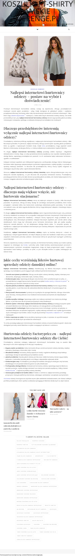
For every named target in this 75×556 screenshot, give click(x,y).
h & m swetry (51, 456)
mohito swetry (50, 505)
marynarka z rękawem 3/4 (54, 312)
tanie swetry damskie (24, 535)
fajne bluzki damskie (24, 456)
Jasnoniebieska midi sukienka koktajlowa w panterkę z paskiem (12, 426)
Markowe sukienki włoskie (26, 494)
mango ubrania (22, 486)
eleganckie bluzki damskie (26, 448)
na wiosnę (20, 509)
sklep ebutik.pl (37, 520)
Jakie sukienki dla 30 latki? (26, 467)
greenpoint (39, 456)
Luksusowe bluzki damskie (39, 482)
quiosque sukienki (23, 513)
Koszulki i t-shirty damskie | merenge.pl (37, 11)
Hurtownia (7, 378)
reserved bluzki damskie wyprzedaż (30, 516)
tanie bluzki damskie (37, 528)
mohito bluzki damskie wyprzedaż (29, 505)
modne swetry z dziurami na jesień (56, 281)
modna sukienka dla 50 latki (27, 501)
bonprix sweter (22, 444)
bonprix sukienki (38, 440)
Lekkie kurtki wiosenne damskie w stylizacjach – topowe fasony (36, 414)
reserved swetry (23, 520)
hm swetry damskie (51, 459)
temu (43, 146)
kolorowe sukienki (48, 475)
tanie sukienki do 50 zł (48, 532)
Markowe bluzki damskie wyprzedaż (44, 486)
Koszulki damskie (37, 89)
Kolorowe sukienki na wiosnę (27, 478)
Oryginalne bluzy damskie (36, 509)
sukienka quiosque (23, 524)
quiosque (53, 509)
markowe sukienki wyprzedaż (27, 490)
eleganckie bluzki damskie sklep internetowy (33, 452)
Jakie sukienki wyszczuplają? (27, 475)
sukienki (37, 524)
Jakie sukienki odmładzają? (26, 471)
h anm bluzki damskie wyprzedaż (28, 459)
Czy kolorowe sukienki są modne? (43, 444)
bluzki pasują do (23, 440)
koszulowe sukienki (49, 478)
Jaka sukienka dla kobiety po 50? (29, 463)
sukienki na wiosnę (50, 524)
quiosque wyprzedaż (40, 513)
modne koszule (10, 370)
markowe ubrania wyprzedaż (27, 497)
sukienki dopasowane (17, 115)
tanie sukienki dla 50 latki (26, 532)
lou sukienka (21, 482)
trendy (25, 245)
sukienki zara (22, 528)
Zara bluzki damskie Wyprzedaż (28, 539)
